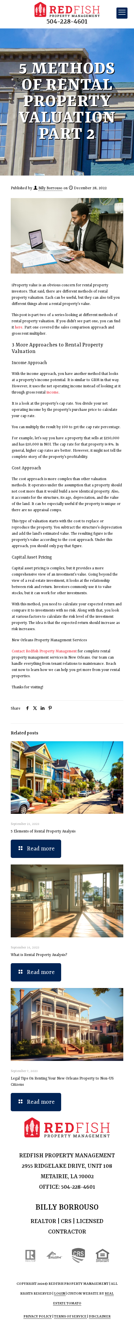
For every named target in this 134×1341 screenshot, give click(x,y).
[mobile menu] (121, 13)
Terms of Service (70, 1316)
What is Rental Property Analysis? (39, 955)
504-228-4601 (67, 22)
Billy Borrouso (50, 188)
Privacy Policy (37, 1316)
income (53, 393)
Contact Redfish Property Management (44, 651)
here (18, 328)
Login (60, 1294)
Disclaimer (100, 1316)
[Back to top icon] (120, 1327)
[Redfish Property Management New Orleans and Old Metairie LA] (67, 10)
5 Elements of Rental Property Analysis (43, 832)
